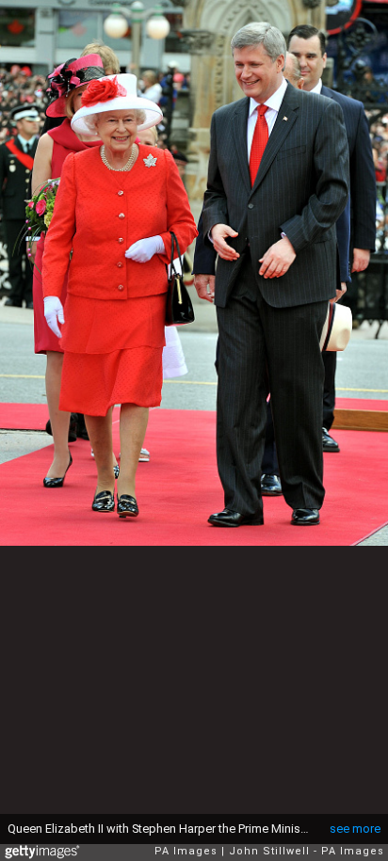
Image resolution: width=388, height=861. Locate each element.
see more (355, 828)
